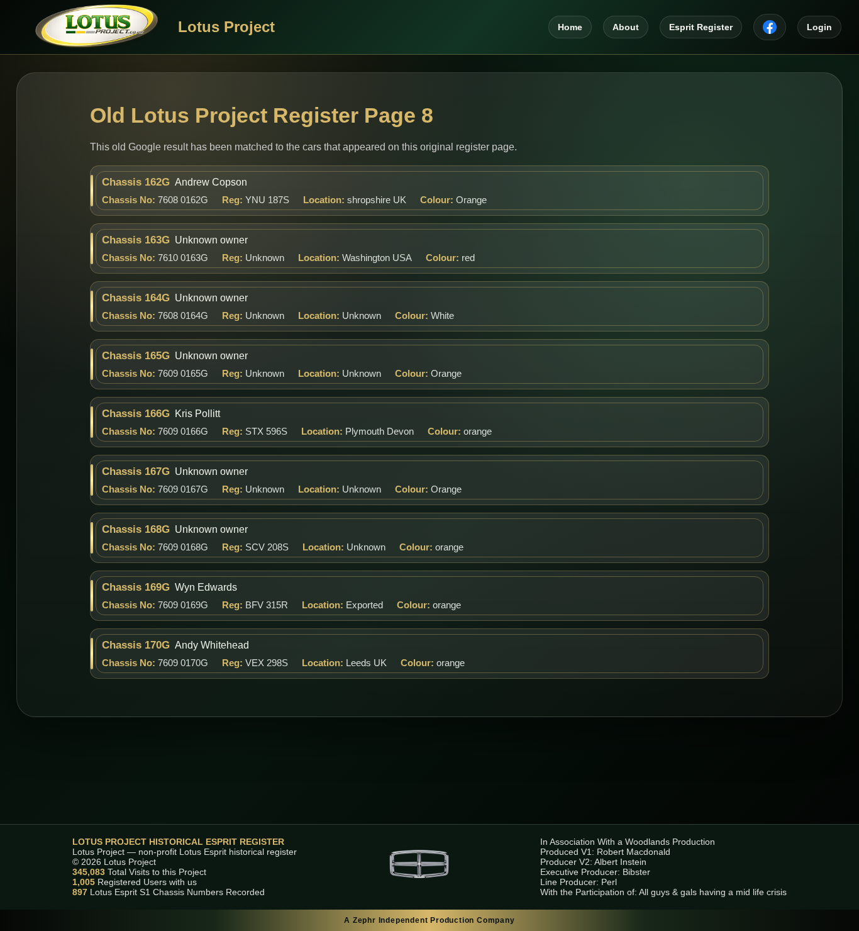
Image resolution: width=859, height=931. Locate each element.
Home (570, 27)
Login (819, 27)
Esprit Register (701, 27)
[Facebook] (769, 27)
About (625, 27)
